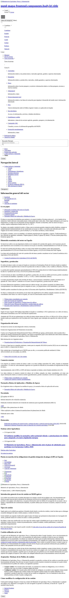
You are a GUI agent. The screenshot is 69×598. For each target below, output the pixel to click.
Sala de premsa (8, 57)
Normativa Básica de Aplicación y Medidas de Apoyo (19, 216)
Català (6, 39)
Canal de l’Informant (10, 468)
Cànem (10, 181)
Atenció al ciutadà (9, 137)
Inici (5, 460)
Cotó (9, 176)
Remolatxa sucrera (13, 174)
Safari (6, 593)
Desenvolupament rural (14, 97)
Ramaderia (11, 77)
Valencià (6, 49)
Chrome (6, 591)
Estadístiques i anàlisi (14, 117)
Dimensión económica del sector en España (16, 209)
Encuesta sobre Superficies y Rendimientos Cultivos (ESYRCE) (22, 305)
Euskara (6, 46)
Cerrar (3, 596)
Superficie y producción (11, 211)
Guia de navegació (9, 465)
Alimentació (11, 91)
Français (6, 36)
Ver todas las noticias (7, 453)
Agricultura (11, 71)
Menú (15, 20)
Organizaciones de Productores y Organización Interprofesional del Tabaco (25, 342)
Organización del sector (11, 213)
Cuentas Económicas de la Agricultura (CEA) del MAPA (20, 258)
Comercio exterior (9, 214)
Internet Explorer (9, 588)
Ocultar (3, 158)
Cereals (10, 168)
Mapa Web (7, 463)
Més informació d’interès (15, 186)
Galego (6, 43)
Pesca (9, 83)
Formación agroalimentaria (15, 129)
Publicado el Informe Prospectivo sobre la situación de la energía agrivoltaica (26, 425)
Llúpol (10, 179)
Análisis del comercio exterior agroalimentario (17, 379)
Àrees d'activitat (9, 58)
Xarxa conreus (12, 182)
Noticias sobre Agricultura (8, 450)
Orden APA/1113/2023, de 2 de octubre (15, 356)
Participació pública (9, 135)
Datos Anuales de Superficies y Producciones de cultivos (20, 302)
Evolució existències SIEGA (16, 184)
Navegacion (4, 189)
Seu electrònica (12, 111)
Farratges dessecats (13, 173)
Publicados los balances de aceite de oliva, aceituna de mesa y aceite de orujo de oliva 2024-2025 (31, 423)
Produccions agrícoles (10, 152)
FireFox (6, 590)
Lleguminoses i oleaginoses (15, 171)
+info (2, 406)
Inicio (6, 149)
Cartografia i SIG (13, 123)
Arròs (9, 169)
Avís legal (7, 467)
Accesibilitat (7, 462)
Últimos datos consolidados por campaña (15, 299)
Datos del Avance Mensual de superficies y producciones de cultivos (23, 304)
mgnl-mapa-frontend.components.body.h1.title (29, 6)
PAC (9, 105)
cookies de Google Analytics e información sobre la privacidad (18, 542)
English (6, 33)
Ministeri (6, 55)
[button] (34, 20)
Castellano (7, 30)
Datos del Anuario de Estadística (13, 300)
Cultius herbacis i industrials (12, 154)
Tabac (9, 178)
